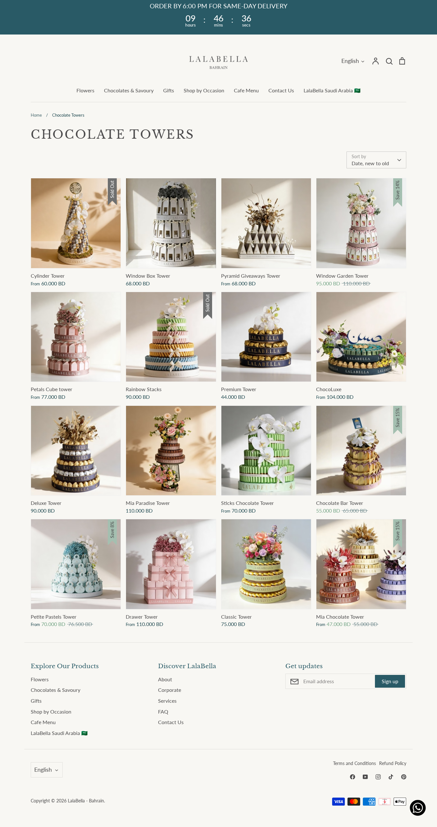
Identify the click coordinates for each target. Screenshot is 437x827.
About (165, 679)
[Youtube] (365, 776)
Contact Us (281, 90)
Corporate (169, 690)
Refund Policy (392, 763)
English (350, 60)
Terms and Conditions (354, 763)
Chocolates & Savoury (129, 90)
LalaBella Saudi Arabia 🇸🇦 (332, 90)
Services (167, 701)
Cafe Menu (246, 90)
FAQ (163, 711)
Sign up (390, 681)
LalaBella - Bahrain (86, 800)
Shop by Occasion (204, 90)
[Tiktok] (391, 776)
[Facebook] (352, 776)
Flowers (85, 90)
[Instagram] (378, 776)
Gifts (168, 90)
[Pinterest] (403, 776)
